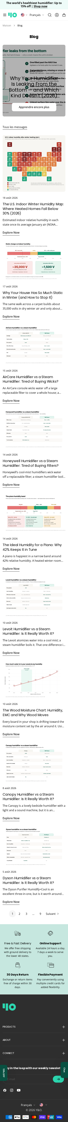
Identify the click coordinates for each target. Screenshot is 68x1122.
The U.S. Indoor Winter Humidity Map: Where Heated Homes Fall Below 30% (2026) (33, 209)
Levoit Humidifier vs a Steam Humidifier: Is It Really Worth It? (28, 631)
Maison (7, 25)
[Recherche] (49, 14)
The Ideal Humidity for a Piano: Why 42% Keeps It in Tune (32, 547)
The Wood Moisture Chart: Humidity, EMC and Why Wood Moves (33, 712)
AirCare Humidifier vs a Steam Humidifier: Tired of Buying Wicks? (30, 379)
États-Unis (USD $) (43, 1104)
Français (35, 15)
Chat (64, 1070)
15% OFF (3, 1072)
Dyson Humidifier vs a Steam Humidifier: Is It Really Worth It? (28, 880)
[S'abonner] (58, 1079)
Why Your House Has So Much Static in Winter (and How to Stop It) (33, 295)
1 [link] (12, 914)
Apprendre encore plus (34, 107)
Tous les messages (15, 127)
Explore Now (11, 232)
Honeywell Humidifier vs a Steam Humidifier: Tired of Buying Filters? (31, 463)
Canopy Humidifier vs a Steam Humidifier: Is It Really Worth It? (28, 797)
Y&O (38, 1110)
